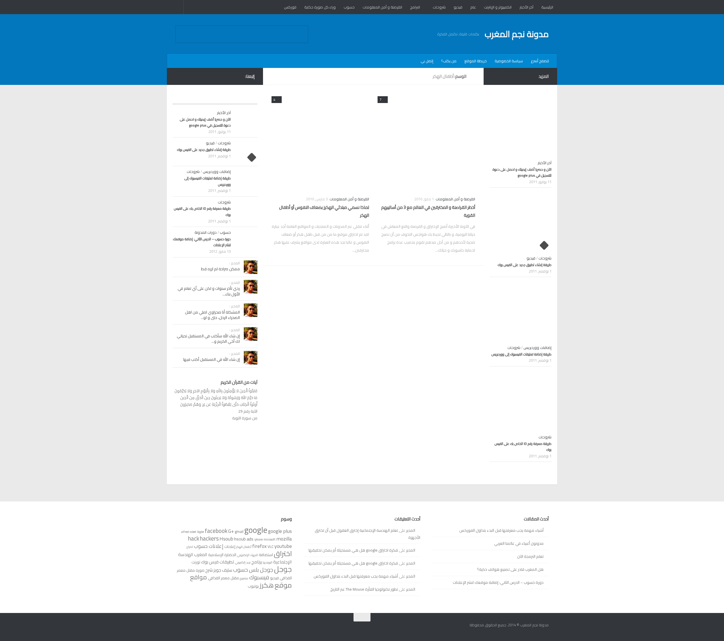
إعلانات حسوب (208, 546)
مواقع (198, 577)
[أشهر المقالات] (236, 98)
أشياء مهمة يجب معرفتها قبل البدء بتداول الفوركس (501, 530)
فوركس (290, 7)
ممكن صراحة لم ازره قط (220, 269)
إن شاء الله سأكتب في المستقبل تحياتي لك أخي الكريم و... (208, 338)
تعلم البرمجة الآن (530, 556)
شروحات (439, 7)
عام (473, 7)
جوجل (283, 569)
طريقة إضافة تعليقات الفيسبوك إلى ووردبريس (207, 181)
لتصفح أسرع (540, 60)
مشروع (244, 578)
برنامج (256, 562)
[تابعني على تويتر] (178, 76)
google (255, 530)
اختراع (190, 547)
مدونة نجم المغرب (517, 34)
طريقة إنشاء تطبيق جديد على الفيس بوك (204, 149)
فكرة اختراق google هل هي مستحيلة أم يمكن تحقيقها (353, 550)
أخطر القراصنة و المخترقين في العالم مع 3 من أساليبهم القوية (428, 211)
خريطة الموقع (475, 60)
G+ (231, 531)
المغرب (200, 554)
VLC (270, 546)
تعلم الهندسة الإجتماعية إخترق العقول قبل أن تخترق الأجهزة (367, 534)
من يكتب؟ (448, 60)
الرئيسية (547, 7)
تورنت (195, 562)
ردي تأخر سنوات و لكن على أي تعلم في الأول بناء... (209, 291)
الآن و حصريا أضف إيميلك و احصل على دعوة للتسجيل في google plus (205, 122)
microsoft (269, 539)
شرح (209, 570)
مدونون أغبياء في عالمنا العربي (519, 543)
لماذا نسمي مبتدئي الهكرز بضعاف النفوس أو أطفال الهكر (324, 211)
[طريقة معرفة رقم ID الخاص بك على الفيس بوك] (246, 211)
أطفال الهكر (243, 547)
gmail (239, 531)
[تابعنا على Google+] (187, 76)
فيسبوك (259, 577)
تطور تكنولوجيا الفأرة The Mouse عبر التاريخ (364, 589)
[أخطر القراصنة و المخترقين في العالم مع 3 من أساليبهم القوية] (426, 142)
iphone (258, 539)
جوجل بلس (261, 570)
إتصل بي (427, 60)
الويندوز (267, 562)
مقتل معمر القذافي (223, 578)
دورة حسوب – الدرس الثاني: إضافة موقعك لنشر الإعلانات (202, 242)
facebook (216, 530)
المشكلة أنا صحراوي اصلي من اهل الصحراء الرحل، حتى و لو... (212, 314)
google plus (280, 531)
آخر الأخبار (526, 7)
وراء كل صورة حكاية (320, 7)
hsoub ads (243, 539)
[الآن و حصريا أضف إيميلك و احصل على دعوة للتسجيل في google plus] (246, 121)
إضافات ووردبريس (217, 171)
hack (193, 538)
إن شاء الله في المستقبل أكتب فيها (211, 359)
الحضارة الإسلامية (222, 554)
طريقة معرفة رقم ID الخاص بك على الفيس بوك (202, 211)
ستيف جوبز (223, 570)
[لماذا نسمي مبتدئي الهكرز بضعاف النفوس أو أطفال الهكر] (320, 142)
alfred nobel (188, 532)
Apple (200, 532)
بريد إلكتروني (243, 562)
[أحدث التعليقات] (194, 98)
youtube (283, 546)
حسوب (349, 7)
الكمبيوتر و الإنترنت (498, 7)
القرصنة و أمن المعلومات (382, 7)
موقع (283, 584)
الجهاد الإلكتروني (247, 555)
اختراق (283, 553)
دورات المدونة (206, 232)
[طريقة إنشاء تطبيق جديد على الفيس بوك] (246, 151)
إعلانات (229, 546)
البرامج (415, 7)
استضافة (266, 554)
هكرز (267, 585)
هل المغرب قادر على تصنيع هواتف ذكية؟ (510, 569)
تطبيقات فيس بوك (217, 562)
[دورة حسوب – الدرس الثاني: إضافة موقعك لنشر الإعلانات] (246, 241)
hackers (209, 538)
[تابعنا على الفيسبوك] (205, 76)
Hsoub (226, 538)
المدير (410, 530)
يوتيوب (253, 586)
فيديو (458, 7)
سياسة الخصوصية (509, 60)
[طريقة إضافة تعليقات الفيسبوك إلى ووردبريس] (246, 180)
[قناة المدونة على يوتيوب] (196, 76)
